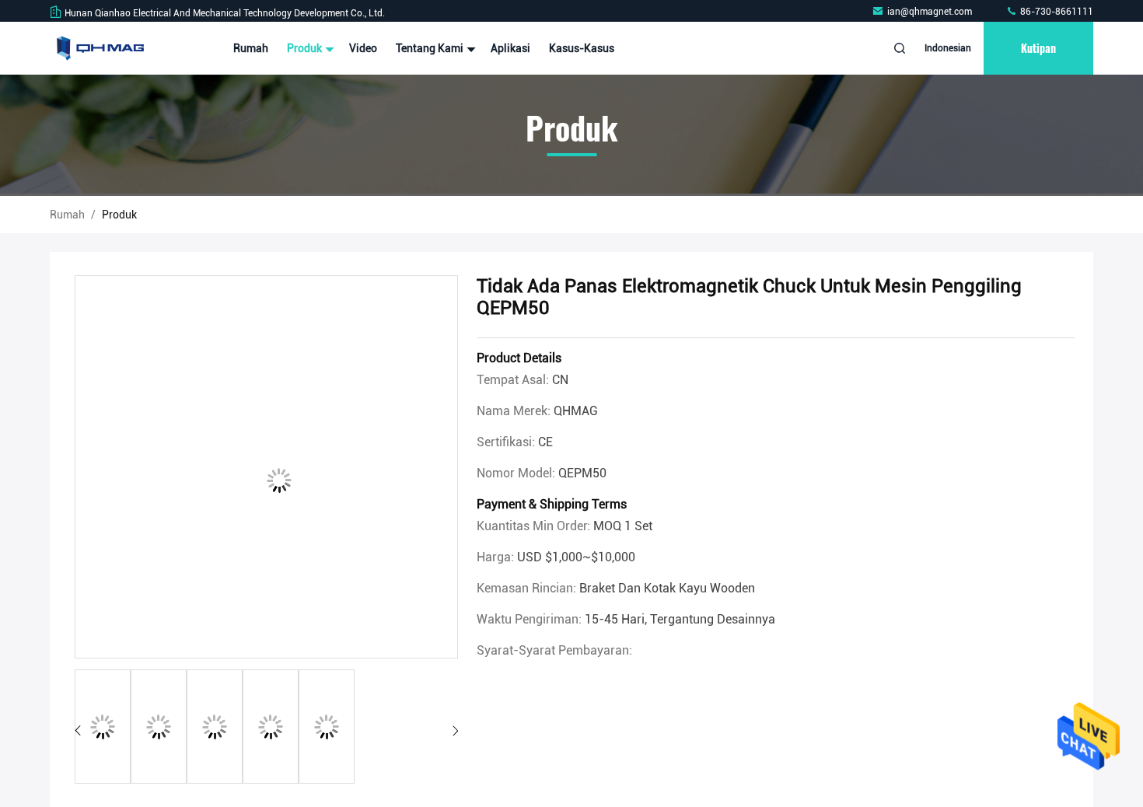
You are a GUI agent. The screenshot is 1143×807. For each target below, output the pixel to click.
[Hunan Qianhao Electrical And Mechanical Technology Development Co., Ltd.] (99, 48)
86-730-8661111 (1055, 11)
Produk (305, 48)
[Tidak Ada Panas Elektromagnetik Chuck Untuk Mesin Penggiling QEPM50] (266, 467)
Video (363, 48)
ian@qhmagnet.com (930, 11)
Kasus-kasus (581, 48)
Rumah (250, 48)
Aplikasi (510, 48)
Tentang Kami (431, 48)
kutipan (1038, 48)
